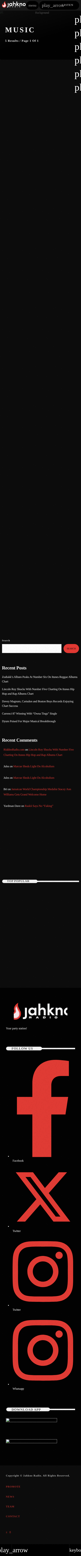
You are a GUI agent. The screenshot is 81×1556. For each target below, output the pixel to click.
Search (6, 640)
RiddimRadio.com (14, 749)
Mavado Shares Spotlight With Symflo (39, 244)
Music (11, 122)
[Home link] (14, 5)
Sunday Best (15, 856)
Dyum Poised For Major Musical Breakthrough (29, 721)
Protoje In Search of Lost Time (33, 354)
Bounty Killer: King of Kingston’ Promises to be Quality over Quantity (47, 911)
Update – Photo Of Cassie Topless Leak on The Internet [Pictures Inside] (36, 894)
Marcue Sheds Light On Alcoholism (33, 766)
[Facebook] (10, 1532)
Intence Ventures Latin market (32, 468)
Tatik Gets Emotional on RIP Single (42, 929)
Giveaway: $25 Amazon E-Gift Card (42, 963)
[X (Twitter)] (6, 1532)
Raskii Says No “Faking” (39, 806)
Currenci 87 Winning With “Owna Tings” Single (30, 713)
